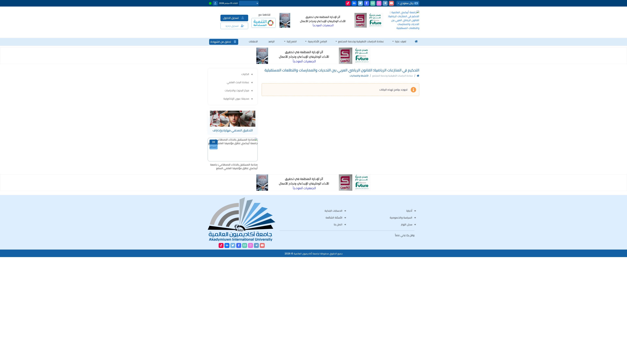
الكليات (245, 74)
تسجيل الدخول (231, 18)
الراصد (271, 41)
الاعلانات (253, 41)
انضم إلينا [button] (291, 41)
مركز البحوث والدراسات (237, 90)
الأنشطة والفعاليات (359, 75)
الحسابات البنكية (334, 211)
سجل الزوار (407, 224)
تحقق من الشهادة (221, 42)
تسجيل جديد (232, 26)
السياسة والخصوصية (401, 217)
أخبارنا (409, 211)
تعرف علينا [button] (400, 41)
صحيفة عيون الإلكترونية (236, 99)
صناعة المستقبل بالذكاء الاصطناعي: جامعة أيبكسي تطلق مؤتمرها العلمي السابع (234, 166)
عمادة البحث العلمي (238, 82)
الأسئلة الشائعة (334, 217)
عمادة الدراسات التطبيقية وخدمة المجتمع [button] (361, 41)
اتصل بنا (338, 224)
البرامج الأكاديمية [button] (317, 41)
